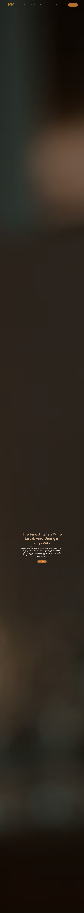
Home (25, 4)
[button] (36, 5)
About (30, 4)
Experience (50, 4)
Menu (35, 4)
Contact (58, 4)
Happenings (43, 4)
